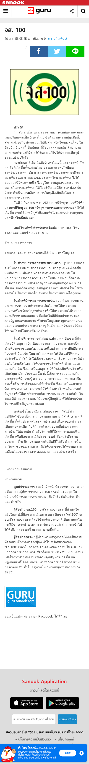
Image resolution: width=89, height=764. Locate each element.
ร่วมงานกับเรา (67, 719)
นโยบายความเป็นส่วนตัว (29, 757)
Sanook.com (13, 3)
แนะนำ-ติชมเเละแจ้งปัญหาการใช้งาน (33, 719)
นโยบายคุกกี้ (50, 757)
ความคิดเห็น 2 (57, 38)
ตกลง (68, 752)
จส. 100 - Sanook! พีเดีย (40, 11)
